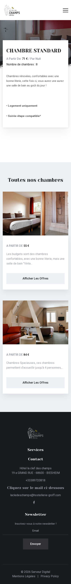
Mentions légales (23, 576)
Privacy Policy (50, 576)
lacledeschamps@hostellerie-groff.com (35, 495)
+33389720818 (35, 480)
